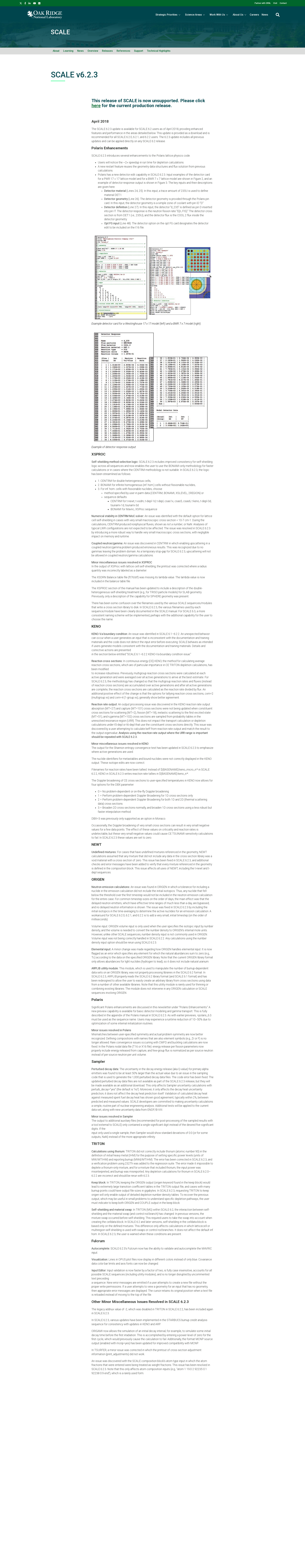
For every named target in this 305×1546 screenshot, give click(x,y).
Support (138, 50)
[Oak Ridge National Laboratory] (44, 14)
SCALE (60, 32)
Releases (107, 50)
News (265, 14)
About (56, 50)
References (123, 50)
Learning (68, 50)
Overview (93, 50)
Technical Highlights (158, 50)
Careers (254, 14)
